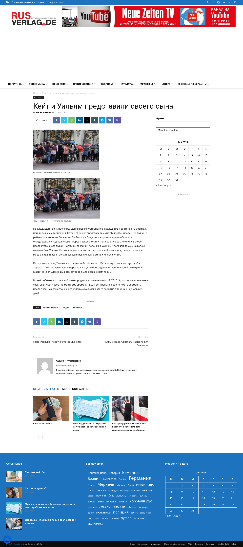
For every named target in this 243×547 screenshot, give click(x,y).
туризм (105, 518)
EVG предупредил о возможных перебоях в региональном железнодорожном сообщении (129, 426)
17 (176, 167)
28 (206, 173)
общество (131, 507)
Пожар (131, 485)
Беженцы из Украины (192, 83)
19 (192, 167)
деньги (92, 501)
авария (147, 490)
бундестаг (133, 496)
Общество (59, 83)
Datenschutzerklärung (174, 544)
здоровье (111, 501)
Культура (127, 83)
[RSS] (229, 2)
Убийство (101, 490)
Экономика (37, 83)
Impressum (156, 544)
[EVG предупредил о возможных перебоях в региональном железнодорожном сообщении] (130, 408)
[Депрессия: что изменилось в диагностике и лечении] (14, 524)
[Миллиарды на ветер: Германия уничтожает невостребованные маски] (91, 408)
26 (192, 173)
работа (134, 512)
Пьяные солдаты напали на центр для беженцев (126, 343)
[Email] (87, 120)
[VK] (109, 120)
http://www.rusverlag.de (66, 365)
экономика (95, 523)
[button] (207, 2)
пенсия (91, 513)
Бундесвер (110, 479)
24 (176, 173)
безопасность (117, 495)
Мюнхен (121, 484)
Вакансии (143, 544)
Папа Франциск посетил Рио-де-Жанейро (57, 341)
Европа (91, 485)
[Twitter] (234, 2)
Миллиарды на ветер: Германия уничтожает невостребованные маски (89, 426)
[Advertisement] (121, 55)
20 (199, 167)
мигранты (104, 506)
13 (199, 161)
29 (160, 180)
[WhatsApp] (71, 120)
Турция (91, 490)
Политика (15, 83)
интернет (122, 501)
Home (36, 93)
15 (160, 167)
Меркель (105, 484)
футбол (126, 518)
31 (176, 180)
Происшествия (83, 83)
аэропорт (100, 495)
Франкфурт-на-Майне (130, 490)
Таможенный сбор (35, 472)
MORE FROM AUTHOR (76, 389)
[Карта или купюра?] (51, 408)
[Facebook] (212, 2)
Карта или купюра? (43, 423)
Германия (140, 478)
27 (199, 173)
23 (168, 173)
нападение (119, 506)
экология (138, 518)
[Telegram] (102, 120)
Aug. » (167, 185)
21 (206, 167)
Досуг (166, 83)
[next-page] (41, 437)
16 (168, 167)
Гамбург (123, 479)
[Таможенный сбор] (14, 476)
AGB (190, 544)
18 (184, 167)
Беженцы (130, 472)
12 (192, 161)
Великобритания (50, 307)
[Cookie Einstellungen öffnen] (7, 542)
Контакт (199, 544)
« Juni (159, 185)
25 (184, 173)
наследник (77, 307)
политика (103, 512)
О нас (132, 544)
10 (176, 161)
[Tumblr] (94, 120)
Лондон (65, 307)
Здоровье (107, 83)
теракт (97, 518)
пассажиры (143, 507)
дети (101, 501)
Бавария (114, 473)
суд (90, 518)
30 (168, 180)
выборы (143, 495)
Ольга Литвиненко (45, 112)
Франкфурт (147, 83)
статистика (145, 513)
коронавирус (141, 501)
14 (206, 161)
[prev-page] (35, 437)
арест (90, 495)
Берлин (94, 478)
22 (160, 173)
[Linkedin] (223, 2)
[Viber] (117, 120)
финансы (115, 518)
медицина (92, 507)
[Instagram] (218, 2)
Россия (140, 485)
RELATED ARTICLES (46, 389)
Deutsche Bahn (97, 473)
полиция (121, 512)
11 (184, 161)
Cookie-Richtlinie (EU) (227, 544)
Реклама (210, 544)
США (150, 485)
